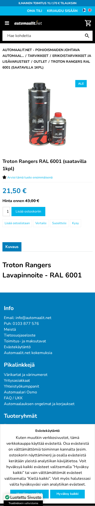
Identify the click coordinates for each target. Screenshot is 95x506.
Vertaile (41, 223)
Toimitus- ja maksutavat (25, 341)
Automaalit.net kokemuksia (28, 352)
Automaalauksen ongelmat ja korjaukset (39, 404)
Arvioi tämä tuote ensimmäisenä (30, 177)
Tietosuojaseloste (20, 335)
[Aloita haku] (88, 36)
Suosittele (59, 223)
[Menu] (6, 23)
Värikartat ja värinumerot (26, 374)
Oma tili (34, 11)
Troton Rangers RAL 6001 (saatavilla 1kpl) (44, 165)
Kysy (75, 223)
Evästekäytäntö (17, 347)
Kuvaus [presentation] (12, 246)
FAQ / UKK (13, 398)
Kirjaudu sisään (62, 11)
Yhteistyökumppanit (21, 386)
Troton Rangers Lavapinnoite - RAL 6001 (42, 270)
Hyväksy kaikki (67, 494)
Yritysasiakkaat (17, 380)
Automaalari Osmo (20, 392)
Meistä (10, 329)
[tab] (11, 246)
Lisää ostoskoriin (28, 211)
